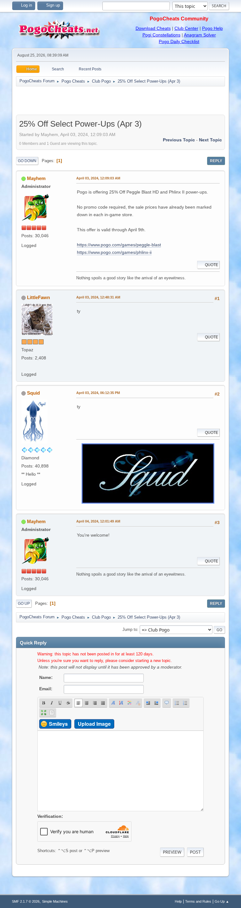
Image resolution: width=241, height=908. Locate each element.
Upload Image (94, 723)
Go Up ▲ (222, 901)
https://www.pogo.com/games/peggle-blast (119, 244)
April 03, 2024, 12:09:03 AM (98, 178)
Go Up (24, 603)
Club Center (186, 28)
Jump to (129, 629)
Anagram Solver (200, 34)
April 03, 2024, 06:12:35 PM (98, 393)
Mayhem (36, 178)
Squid (33, 393)
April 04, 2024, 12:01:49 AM (98, 521)
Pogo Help (212, 28)
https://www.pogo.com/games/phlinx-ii (114, 252)
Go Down (27, 161)
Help (178, 901)
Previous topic (179, 139)
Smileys (58, 723)
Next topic (210, 139)
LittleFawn (38, 297)
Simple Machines (55, 901)
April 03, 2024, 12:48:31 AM (98, 297)
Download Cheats (153, 28)
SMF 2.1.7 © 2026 (26, 901)
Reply (216, 161)
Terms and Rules (198, 901)
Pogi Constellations (161, 34)
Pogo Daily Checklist (179, 41)
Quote (211, 265)
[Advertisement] (120, 100)
